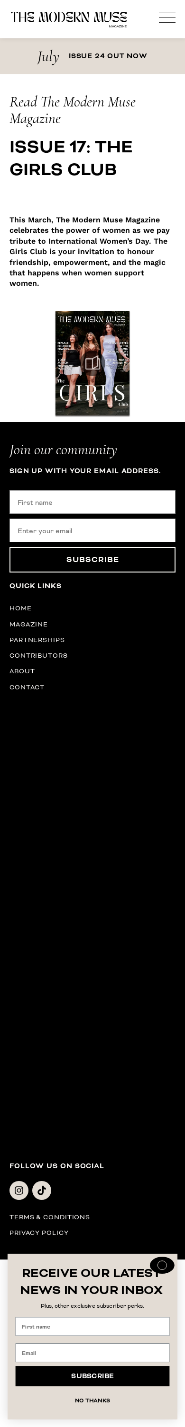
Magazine (28, 624)
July (48, 56)
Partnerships (37, 640)
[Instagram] (18, 1190)
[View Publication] (92, 363)
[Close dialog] (162, 1265)
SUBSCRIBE (92, 560)
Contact (27, 687)
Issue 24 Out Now (108, 56)
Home (20, 608)
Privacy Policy (39, 1233)
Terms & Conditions (49, 1217)
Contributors (38, 656)
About (22, 671)
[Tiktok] (41, 1190)
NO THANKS (93, 1401)
